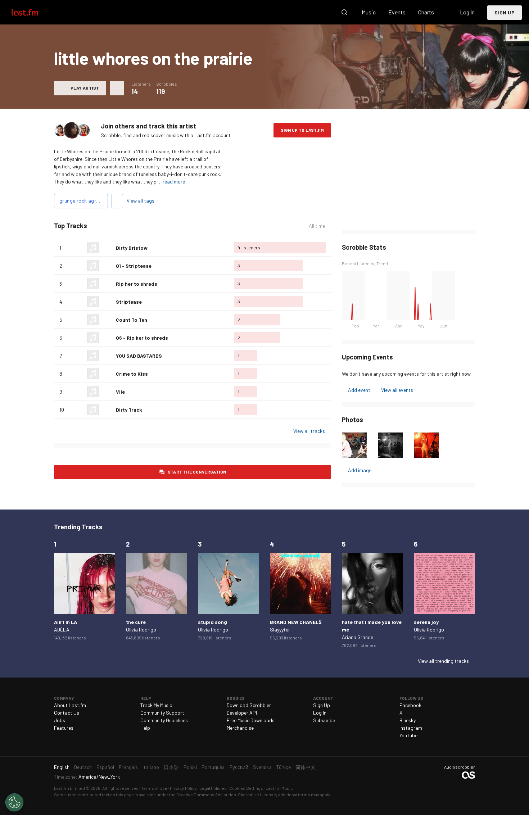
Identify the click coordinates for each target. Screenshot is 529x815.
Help (145, 728)
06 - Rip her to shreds (142, 338)
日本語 (171, 767)
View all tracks (309, 431)
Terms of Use (154, 788)
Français (128, 767)
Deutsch (83, 767)
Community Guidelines (164, 720)
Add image (359, 470)
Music (369, 12)
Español (105, 767)
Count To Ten (131, 320)
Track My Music (156, 705)
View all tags (140, 201)
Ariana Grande (357, 637)
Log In (467, 12)
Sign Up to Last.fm (302, 129)
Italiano (151, 767)
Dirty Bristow (132, 248)
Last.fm (33, 12)
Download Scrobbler (249, 705)
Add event (359, 390)
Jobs (59, 720)
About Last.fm (70, 705)
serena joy (426, 622)
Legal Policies (213, 788)
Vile (120, 392)
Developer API (242, 713)
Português (213, 767)
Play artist (85, 87)
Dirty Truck (129, 410)
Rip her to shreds (136, 284)
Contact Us (66, 713)
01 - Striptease (134, 266)
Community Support (162, 713)
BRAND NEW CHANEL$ (296, 622)
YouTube (408, 735)
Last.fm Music (279, 788)
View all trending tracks (443, 661)
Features (63, 728)
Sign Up (504, 12)
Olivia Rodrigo (141, 629)
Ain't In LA (65, 622)
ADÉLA (61, 629)
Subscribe (324, 720)
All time (317, 226)
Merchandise (240, 728)
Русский (238, 767)
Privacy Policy (183, 788)
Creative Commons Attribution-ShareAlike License (226, 794)
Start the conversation (197, 471)
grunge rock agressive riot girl (83, 201)
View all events (397, 390)
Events (397, 12)
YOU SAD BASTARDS (139, 356)
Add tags (117, 201)
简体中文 (305, 767)
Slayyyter (280, 629)
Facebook (410, 705)
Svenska (262, 767)
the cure (136, 622)
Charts (426, 12)
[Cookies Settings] (14, 802)
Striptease (129, 302)
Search (344, 12)
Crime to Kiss (132, 374)
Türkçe (283, 767)
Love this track (107, 247)
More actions (117, 88)
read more (174, 181)
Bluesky (407, 720)
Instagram (410, 728)
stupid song (212, 622)
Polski (190, 767)
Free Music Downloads (251, 720)
